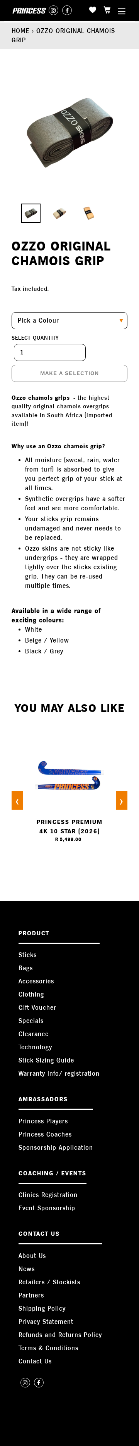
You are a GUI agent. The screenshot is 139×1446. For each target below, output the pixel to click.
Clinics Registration (48, 1195)
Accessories (36, 981)
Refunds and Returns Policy (60, 1335)
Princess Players (43, 1121)
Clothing (31, 994)
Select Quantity (35, 338)
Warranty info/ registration (59, 1073)
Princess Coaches (45, 1134)
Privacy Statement (46, 1321)
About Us (32, 1255)
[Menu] (121, 10)
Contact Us (35, 1361)
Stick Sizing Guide (46, 1060)
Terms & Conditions (48, 1348)
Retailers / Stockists (49, 1282)
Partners (31, 1295)
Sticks (28, 955)
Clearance (34, 1034)
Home (21, 31)
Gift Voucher (37, 1007)
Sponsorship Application (56, 1147)
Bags (26, 968)
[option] (26, 215)
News (27, 1269)
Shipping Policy (42, 1308)
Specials (31, 1020)
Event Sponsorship (47, 1208)
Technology (35, 1047)
